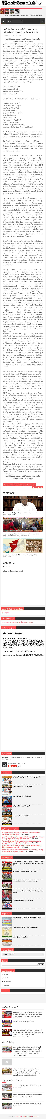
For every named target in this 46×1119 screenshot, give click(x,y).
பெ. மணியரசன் (31, 484)
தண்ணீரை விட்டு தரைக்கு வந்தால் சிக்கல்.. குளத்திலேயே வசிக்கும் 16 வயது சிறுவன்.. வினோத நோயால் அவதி (23, 838)
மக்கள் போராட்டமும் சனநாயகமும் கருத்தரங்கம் (25, 927)
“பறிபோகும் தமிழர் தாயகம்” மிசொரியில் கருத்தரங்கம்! (27, 917)
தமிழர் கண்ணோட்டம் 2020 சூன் (21, 806)
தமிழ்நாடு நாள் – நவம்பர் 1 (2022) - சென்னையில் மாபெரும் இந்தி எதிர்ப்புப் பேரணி (20, 555)
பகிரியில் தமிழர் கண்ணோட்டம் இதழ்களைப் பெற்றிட (17, 622)
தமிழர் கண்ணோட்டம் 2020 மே (21, 815)
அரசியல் (6, 484)
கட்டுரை (16, 484)
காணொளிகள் (7, 981)
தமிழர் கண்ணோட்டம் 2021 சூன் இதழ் (23, 786)
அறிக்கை (6, 974)
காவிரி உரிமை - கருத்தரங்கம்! (20, 937)
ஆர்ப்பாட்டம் (6, 978)
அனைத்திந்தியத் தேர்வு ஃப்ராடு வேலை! (23, 900)
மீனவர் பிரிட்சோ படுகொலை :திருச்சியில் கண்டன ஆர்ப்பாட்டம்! (27, 1104)
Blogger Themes (32, 1116)
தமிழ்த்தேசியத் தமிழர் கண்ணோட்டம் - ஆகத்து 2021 (26, 777)
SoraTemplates (21, 1116)
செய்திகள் (22, 484)
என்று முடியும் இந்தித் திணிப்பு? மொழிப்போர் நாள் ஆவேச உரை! (27, 1086)
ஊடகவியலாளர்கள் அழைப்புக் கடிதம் (23, 1021)
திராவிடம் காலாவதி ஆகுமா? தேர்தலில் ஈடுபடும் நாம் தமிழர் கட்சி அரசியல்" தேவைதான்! (20, 513)
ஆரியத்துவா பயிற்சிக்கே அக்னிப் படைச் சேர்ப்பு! (25, 871)
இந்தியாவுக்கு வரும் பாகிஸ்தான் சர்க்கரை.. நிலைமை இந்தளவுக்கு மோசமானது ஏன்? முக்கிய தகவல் (22, 850)
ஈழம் (11, 484)
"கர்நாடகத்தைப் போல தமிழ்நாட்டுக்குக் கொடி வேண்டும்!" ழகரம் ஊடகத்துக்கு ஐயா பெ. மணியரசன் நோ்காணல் (28, 863)
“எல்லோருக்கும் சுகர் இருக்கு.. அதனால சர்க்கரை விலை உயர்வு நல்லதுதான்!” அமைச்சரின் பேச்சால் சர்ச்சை (21, 842)
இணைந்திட (5, 612)
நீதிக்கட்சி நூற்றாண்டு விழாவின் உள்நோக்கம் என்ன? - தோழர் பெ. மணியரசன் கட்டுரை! (28, 1095)
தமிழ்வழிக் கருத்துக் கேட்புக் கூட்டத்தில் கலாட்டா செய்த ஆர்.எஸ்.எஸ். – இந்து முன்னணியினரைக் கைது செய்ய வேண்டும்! (21, 534)
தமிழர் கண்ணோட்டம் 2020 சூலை (22, 796)
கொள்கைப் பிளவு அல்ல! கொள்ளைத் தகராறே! (25, 881)
